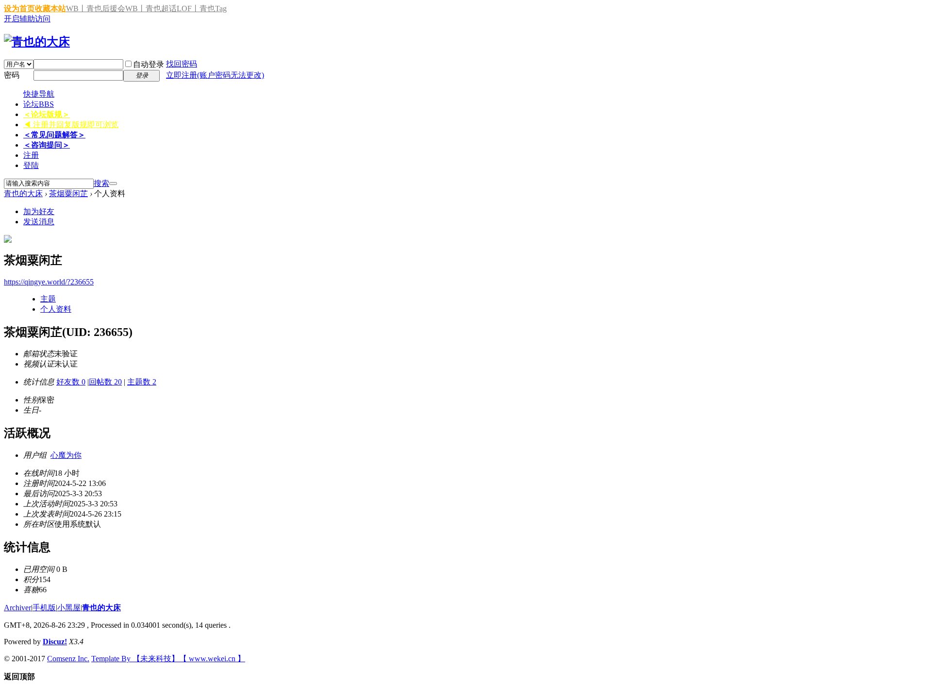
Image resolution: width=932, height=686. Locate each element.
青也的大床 (23, 193)
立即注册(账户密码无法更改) (215, 75)
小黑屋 (69, 607)
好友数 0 (70, 382)
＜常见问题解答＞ (54, 135)
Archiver (17, 607)
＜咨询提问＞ (46, 145)
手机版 (44, 607)
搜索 (101, 183)
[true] (113, 183)
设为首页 (19, 8)
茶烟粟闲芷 (68, 193)
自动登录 (148, 64)
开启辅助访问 (27, 19)
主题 (48, 299)
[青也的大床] (37, 41)
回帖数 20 (105, 382)
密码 (11, 75)
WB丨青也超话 (151, 8)
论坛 (38, 104)
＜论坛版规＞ (46, 114)
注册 (31, 155)
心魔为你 (66, 455)
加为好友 (38, 211)
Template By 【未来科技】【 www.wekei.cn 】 (168, 658)
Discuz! (55, 641)
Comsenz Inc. (68, 658)
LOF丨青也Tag (202, 8)
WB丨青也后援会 (95, 8)
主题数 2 (141, 382)
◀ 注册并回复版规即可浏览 (70, 124)
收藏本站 (50, 8)
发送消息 (38, 222)
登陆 (31, 165)
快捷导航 (38, 94)
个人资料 (55, 309)
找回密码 (181, 64)
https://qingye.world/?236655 (49, 282)
